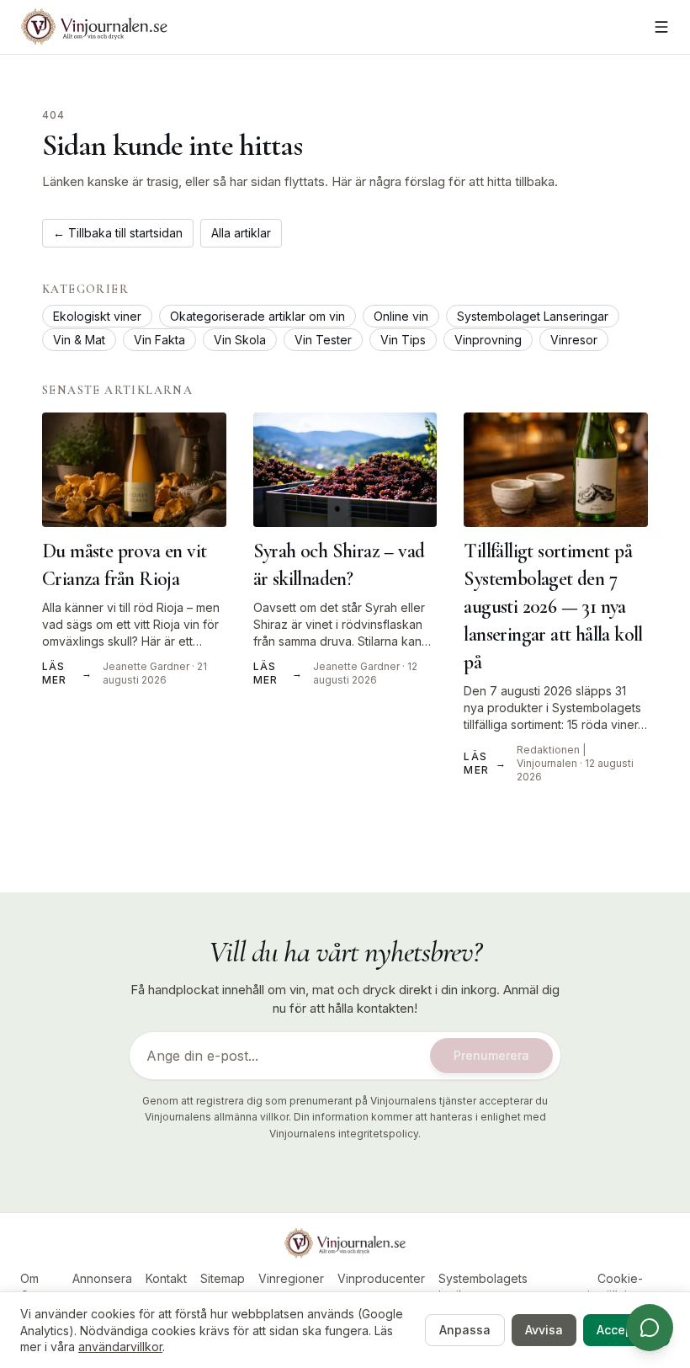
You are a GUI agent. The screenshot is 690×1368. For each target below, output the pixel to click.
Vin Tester (323, 340)
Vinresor (573, 340)
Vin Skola (240, 340)
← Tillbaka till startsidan (118, 233)
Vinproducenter (381, 1278)
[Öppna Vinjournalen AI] (649, 1327)
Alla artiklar (241, 233)
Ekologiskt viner (97, 316)
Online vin (401, 316)
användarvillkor (120, 1346)
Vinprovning (488, 340)
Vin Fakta (159, 340)
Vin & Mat (79, 340)
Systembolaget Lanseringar (532, 316)
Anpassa (465, 1330)
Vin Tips (403, 340)
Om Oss (30, 1286)
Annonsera (102, 1278)
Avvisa (544, 1330)
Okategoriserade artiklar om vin (257, 316)
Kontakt (166, 1278)
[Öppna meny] (661, 27)
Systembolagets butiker (483, 1286)
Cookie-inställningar (619, 1286)
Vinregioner (291, 1278)
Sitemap (222, 1278)
